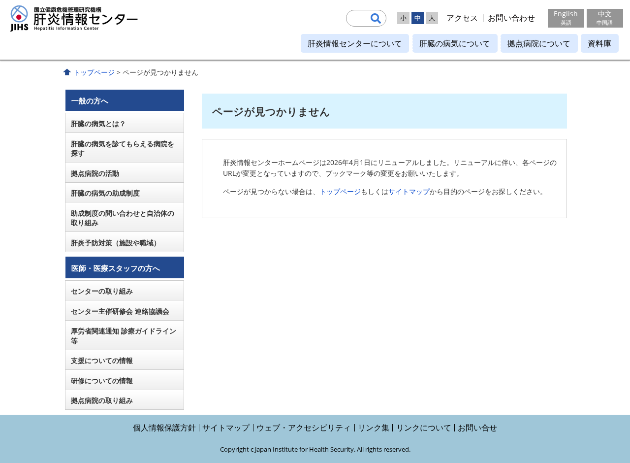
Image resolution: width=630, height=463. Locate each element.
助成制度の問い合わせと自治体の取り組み (122, 218)
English (566, 17)
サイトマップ (409, 191)
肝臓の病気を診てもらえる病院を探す (122, 148)
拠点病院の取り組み (102, 400)
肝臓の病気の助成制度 (105, 193)
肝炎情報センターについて (355, 43)
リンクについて (423, 427)
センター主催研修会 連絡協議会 (120, 311)
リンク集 (373, 427)
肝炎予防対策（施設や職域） (115, 242)
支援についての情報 (102, 360)
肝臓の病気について (454, 43)
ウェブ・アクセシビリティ (303, 427)
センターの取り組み (102, 291)
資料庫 (599, 43)
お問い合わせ (511, 18)
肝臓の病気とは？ (98, 123)
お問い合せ (477, 427)
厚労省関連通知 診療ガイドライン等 (123, 335)
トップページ (94, 72)
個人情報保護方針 (164, 427)
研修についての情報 (102, 380)
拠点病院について (538, 43)
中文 (605, 17)
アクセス (462, 18)
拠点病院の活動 (95, 173)
